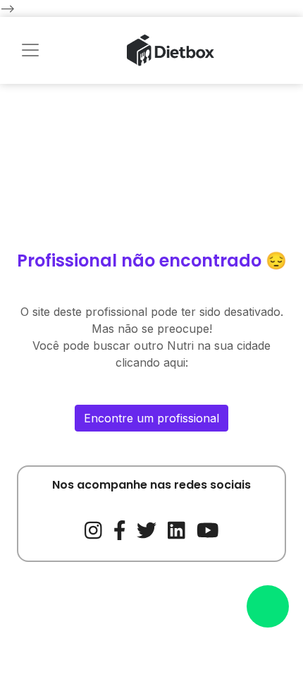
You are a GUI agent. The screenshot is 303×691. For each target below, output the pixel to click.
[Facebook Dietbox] (120, 528)
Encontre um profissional (151, 418)
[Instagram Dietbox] (93, 528)
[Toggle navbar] (30, 50)
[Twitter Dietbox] (146, 528)
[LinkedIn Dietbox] (176, 528)
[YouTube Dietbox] (208, 528)
